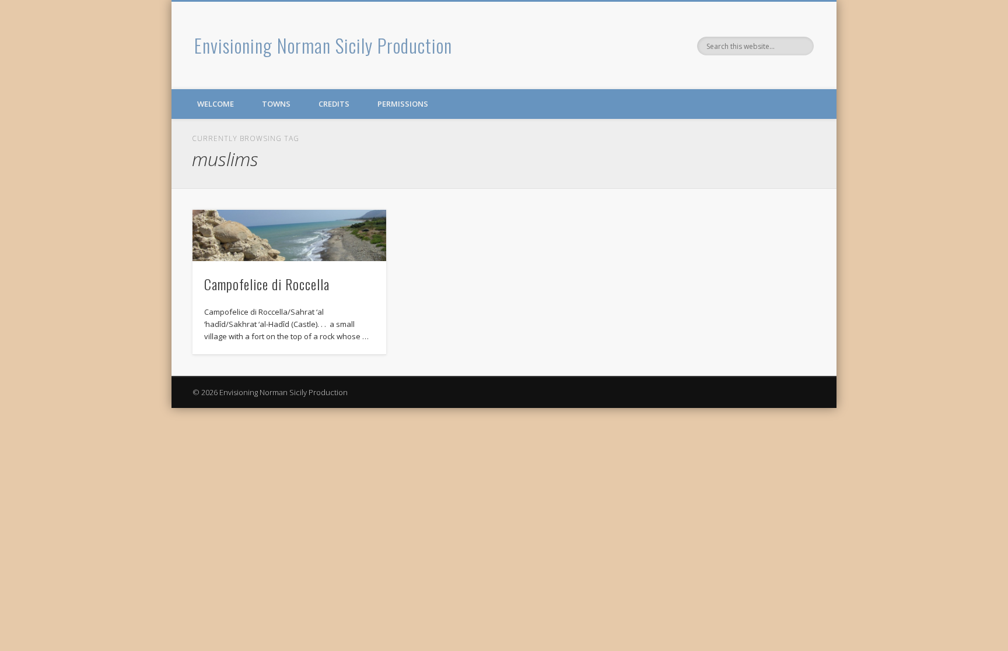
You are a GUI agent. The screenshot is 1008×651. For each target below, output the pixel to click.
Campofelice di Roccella (267, 283)
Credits (333, 103)
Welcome (215, 103)
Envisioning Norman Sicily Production (323, 45)
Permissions (402, 103)
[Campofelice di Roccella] (289, 235)
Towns (276, 103)
